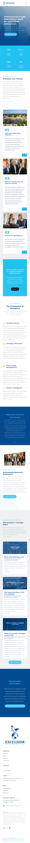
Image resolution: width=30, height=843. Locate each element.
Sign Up (15, 289)
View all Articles (7, 788)
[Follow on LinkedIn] (4, 828)
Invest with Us (10, 34)
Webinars (5, 790)
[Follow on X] (7, 828)
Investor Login (7, 770)
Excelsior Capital (10, 558)
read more (6, 572)
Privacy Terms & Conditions (18, 839)
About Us (5, 753)
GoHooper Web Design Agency (16, 841)
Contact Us (6, 760)
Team (4, 755)
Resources (15, 560)
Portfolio (5, 758)
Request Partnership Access (15, 706)
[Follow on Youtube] (10, 828)
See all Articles (15, 662)
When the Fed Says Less (14, 557)
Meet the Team (10, 496)
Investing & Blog (8, 560)
